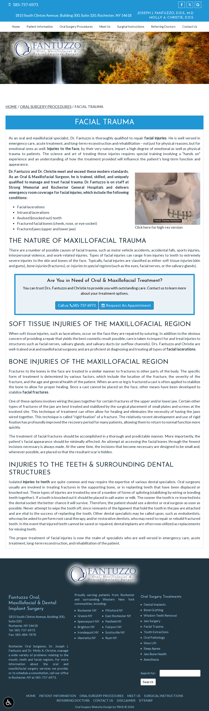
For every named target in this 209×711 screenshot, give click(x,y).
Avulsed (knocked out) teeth (39, 218)
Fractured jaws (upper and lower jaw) (46, 229)
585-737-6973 (24, 630)
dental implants (126, 523)
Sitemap (146, 700)
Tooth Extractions (156, 632)
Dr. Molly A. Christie (42, 650)
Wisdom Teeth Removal (160, 615)
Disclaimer (126, 700)
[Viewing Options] (8, 702)
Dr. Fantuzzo (19, 171)
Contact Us (189, 26)
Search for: (148, 673)
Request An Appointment (128, 305)
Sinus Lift (150, 643)
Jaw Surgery (152, 621)
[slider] (167, 221)
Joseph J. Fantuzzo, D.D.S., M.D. (165, 13)
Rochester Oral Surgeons (27, 646)
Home (16, 26)
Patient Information (40, 26)
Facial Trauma (153, 626)
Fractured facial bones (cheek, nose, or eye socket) (57, 223)
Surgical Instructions (130, 26)
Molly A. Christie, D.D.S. (171, 17)
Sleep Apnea (152, 648)
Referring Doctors (163, 26)
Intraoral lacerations (33, 212)
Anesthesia (151, 659)
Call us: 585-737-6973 (77, 305)
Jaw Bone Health (155, 654)
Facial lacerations (31, 207)
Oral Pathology (154, 637)
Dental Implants (155, 604)
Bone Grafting (153, 610)
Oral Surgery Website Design (93, 707)
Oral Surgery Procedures (76, 26)
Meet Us (104, 26)
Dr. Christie (47, 171)
